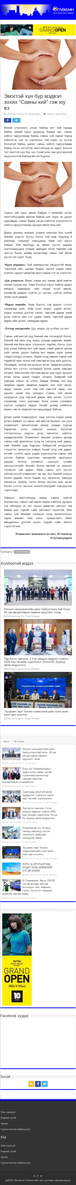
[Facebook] (38, 1084)
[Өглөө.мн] (38, 9)
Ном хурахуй (8, 1112)
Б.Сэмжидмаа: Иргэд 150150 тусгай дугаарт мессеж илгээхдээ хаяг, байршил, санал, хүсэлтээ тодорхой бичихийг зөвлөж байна (28, 887)
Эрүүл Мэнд (61, 114)
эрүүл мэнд (22, 552)
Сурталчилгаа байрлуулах (15, 1129)
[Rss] (31, 1084)
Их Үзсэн (19, 741)
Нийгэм (50, 114)
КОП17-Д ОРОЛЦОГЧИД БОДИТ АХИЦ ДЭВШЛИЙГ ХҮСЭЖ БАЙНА (38, 867)
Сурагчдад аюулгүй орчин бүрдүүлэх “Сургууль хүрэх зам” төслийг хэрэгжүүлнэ (38, 795)
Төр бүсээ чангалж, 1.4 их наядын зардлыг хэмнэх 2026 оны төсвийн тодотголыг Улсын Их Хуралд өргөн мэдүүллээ (36, 662)
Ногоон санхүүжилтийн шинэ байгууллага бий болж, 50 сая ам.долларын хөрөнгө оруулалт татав (37, 611)
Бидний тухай (8, 1117)
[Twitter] (45, 1084)
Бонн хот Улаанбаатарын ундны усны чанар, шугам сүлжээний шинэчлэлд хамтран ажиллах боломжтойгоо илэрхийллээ (26, 775)
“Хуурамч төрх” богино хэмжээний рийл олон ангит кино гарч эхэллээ (38, 851)
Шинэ (6, 741)
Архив (4, 1123)
